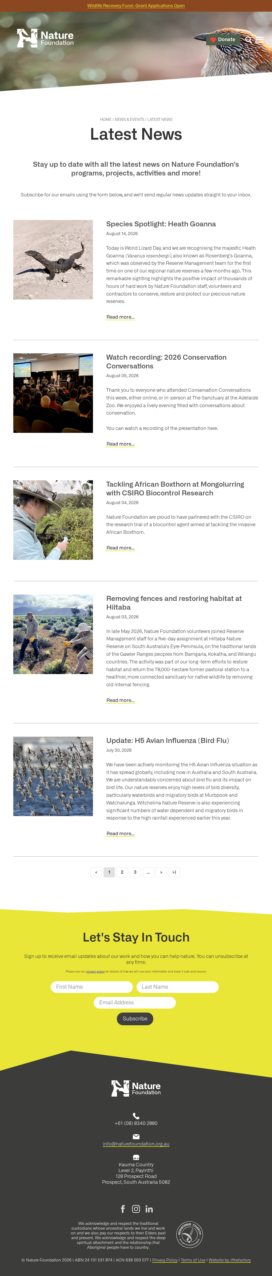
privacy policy (95, 971)
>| (174, 872)
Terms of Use (193, 1260)
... (148, 872)
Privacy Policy (164, 1260)
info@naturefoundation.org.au (136, 1144)
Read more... (120, 317)
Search (248, 39)
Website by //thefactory (230, 1260)
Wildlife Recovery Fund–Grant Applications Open (136, 6)
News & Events (129, 120)
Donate (226, 39)
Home (106, 120)
